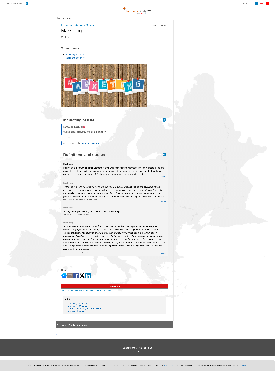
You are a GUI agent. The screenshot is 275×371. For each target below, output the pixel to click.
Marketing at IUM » (74, 54)
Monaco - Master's (77, 311)
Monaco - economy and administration (86, 308)
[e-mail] (70, 277)
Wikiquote (163, 201)
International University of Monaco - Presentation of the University (87, 290)
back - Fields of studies (72, 324)
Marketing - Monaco (77, 303)
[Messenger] (64, 277)
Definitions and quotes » (76, 58)
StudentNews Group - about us (137, 348)
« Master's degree (64, 18)
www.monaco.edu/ (90, 143)
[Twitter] (82, 277)
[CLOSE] (243, 365)
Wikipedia (163, 176)
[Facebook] (76, 277)
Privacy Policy (169, 365)
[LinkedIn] (88, 277)
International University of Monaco (77, 25)
